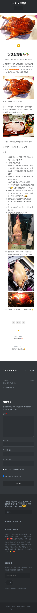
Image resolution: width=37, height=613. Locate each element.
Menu (19, 8)
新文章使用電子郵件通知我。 (14, 476)
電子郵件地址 (7, 450)
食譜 (18, 322)
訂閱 (9, 582)
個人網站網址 (7, 459)
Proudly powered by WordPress (15, 606)
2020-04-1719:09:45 (10, 383)
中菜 (18, 50)
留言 (5, 414)
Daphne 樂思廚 (18, 3)
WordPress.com (21, 609)
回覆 (32, 380)
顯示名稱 (6, 440)
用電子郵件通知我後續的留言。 (14, 469)
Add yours (29, 370)
